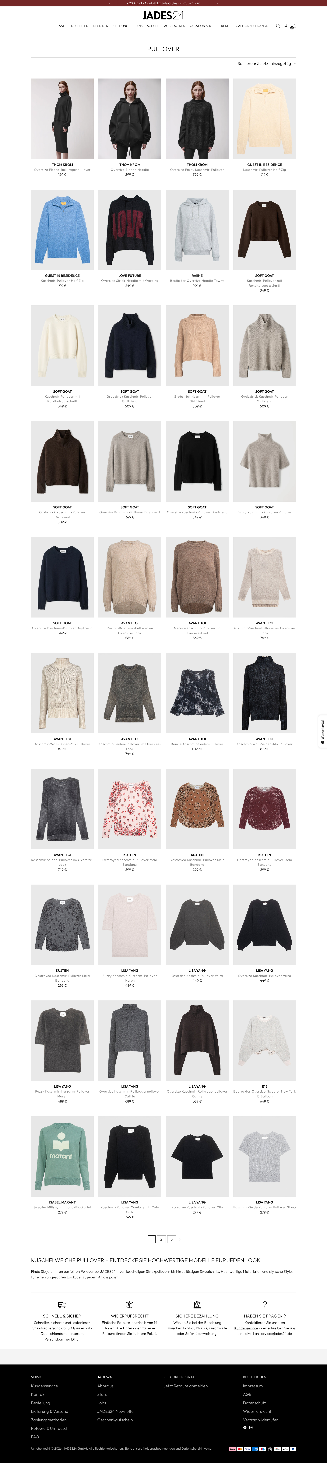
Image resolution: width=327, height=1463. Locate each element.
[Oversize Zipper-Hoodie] (129, 119)
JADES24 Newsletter (116, 1411)
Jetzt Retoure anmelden (186, 1385)
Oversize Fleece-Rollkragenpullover (62, 170)
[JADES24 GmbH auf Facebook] (245, 1428)
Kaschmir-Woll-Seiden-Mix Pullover (62, 744)
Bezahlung (212, 1322)
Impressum (253, 1385)
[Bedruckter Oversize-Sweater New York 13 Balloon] (264, 1040)
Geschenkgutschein (115, 1419)
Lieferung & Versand (49, 1411)
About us (105, 1385)
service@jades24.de (276, 1333)
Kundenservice (246, 1328)
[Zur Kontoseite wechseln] (286, 26)
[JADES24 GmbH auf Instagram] (251, 1428)
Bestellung (40, 1402)
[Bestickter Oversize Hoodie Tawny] (197, 230)
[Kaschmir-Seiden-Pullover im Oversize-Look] (264, 577)
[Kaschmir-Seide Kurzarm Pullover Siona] (264, 1156)
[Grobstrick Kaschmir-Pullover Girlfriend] (129, 345)
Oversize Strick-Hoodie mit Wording (129, 281)
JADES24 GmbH (75, 1448)
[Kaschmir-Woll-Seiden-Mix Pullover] (62, 693)
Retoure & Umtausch (50, 1428)
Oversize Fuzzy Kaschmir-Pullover (197, 170)
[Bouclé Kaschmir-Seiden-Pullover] (197, 693)
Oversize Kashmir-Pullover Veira (197, 976)
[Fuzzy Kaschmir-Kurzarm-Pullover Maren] (129, 925)
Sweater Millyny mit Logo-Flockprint (62, 1207)
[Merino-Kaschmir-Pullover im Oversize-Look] (129, 577)
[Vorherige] (110, 3)
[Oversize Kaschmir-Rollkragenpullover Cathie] (129, 1040)
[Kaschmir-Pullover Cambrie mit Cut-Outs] (129, 1156)
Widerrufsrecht (257, 1411)
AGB (247, 1394)
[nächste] (217, 3)
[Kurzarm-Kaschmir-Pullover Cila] (197, 1156)
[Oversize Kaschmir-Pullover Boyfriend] (129, 461)
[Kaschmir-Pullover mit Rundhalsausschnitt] (62, 345)
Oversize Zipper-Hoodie (130, 170)
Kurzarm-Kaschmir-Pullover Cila (197, 1207)
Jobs (101, 1402)
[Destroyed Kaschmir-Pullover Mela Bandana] (129, 809)
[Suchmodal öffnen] (278, 26)
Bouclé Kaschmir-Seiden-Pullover (197, 744)
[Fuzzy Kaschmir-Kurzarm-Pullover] (264, 461)
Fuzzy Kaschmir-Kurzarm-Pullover (264, 512)
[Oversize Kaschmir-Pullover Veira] (264, 925)
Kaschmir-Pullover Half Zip (264, 170)
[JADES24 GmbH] (163, 15)
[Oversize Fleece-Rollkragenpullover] (62, 119)
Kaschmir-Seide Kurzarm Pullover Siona (264, 1207)
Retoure (123, 1322)
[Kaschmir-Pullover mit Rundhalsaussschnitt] (264, 230)
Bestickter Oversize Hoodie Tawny (197, 281)
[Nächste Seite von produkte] (180, 1239)
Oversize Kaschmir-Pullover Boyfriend (129, 512)
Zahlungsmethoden (49, 1419)
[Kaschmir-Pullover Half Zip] (264, 119)
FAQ (35, 1436)
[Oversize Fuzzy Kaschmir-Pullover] (197, 119)
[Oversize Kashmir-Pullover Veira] (197, 925)
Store (102, 1394)
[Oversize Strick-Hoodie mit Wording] (129, 230)
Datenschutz (254, 1402)
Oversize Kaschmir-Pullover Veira (264, 976)
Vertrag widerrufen (261, 1419)
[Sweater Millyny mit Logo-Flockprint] (62, 1156)
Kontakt (38, 1394)
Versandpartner (57, 1339)
